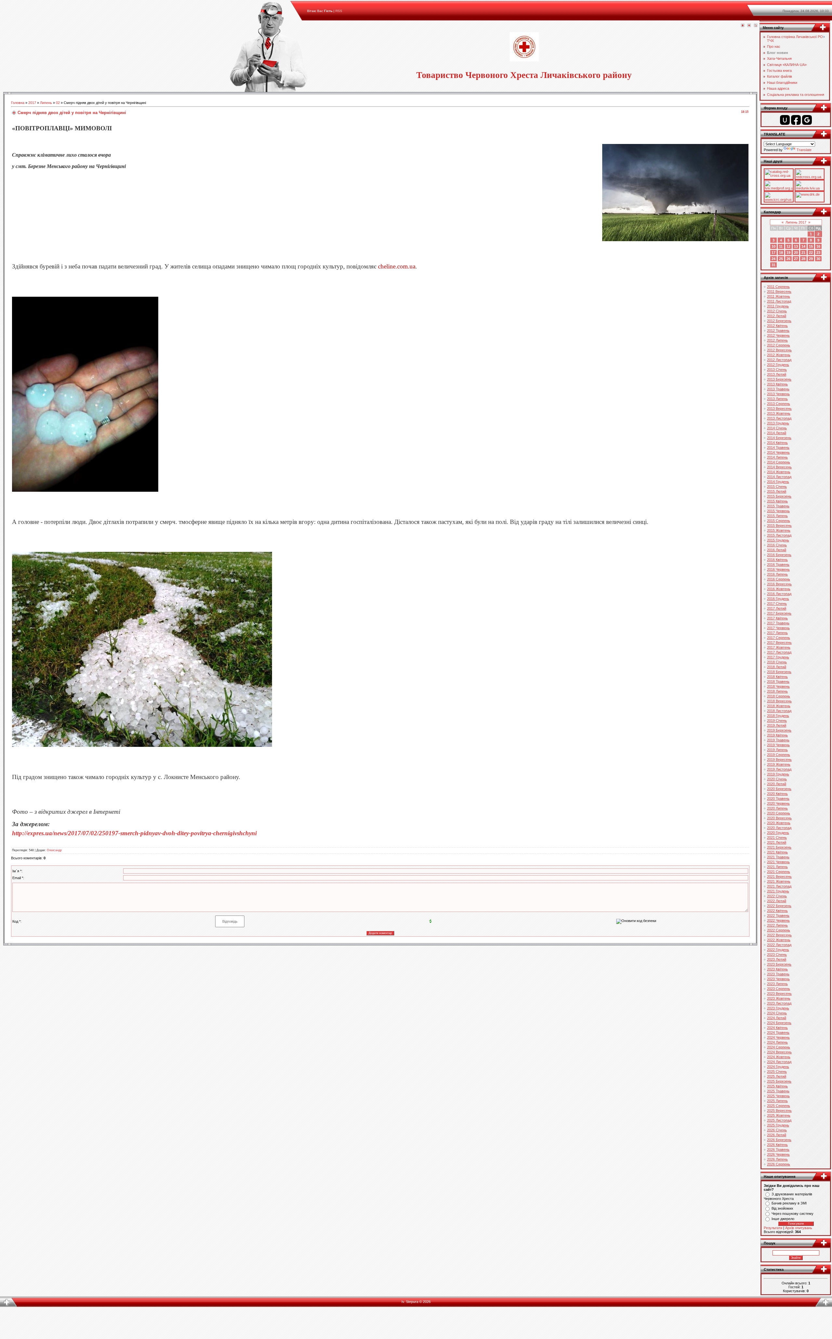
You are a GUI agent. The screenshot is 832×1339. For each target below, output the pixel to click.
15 (811, 246)
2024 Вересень (779, 1052)
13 (796, 246)
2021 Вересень (779, 876)
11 (781, 246)
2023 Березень (779, 964)
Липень (46, 103)
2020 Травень (778, 798)
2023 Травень (778, 974)
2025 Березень (779, 1081)
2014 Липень (777, 457)
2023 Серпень (778, 989)
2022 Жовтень (778, 940)
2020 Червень (778, 803)
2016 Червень (778, 569)
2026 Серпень (778, 1164)
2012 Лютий (776, 316)
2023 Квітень (777, 969)
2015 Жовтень (778, 530)
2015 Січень (777, 486)
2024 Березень (779, 1023)
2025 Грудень (778, 1125)
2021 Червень (778, 862)
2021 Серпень (778, 872)
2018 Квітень (777, 677)
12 (788, 246)
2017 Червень (778, 628)
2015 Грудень (778, 540)
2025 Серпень (778, 1106)
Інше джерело (783, 1219)
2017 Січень (777, 603)
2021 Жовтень (778, 881)
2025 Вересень (779, 1110)
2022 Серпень (778, 930)
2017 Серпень (778, 638)
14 (803, 246)
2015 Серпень (778, 521)
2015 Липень (777, 516)
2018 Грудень (778, 716)
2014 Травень (778, 447)
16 (818, 246)
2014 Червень (778, 452)
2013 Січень (777, 369)
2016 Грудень (778, 599)
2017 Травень (778, 623)
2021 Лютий (776, 842)
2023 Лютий (776, 959)
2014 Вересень (779, 467)
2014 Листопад (779, 477)
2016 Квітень (777, 560)
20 (796, 252)
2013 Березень (779, 379)
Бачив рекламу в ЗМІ (789, 1203)
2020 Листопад (779, 828)
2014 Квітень (777, 443)
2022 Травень (778, 915)
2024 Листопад (779, 1062)
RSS (338, 11)
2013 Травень (778, 389)
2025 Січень (777, 1071)
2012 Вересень (779, 350)
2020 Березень (779, 789)
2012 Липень (777, 340)
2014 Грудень (778, 482)
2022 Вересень (779, 935)
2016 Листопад (779, 594)
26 (788, 259)
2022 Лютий (776, 901)
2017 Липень (777, 633)
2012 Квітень (777, 326)
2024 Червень (778, 1037)
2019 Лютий (776, 725)
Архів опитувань (798, 1228)
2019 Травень (778, 740)
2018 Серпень (778, 696)
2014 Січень (777, 428)
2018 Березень (779, 672)
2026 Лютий (776, 1135)
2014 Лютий (776, 433)
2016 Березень (779, 555)
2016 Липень (777, 574)
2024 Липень (777, 1042)
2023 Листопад (779, 1003)
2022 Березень (779, 906)
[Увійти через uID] (785, 120)
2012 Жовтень (778, 355)
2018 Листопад (779, 711)
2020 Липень (777, 808)
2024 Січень (777, 1013)
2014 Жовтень (778, 472)
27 (796, 259)
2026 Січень (777, 1130)
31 (773, 265)
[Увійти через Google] (807, 120)
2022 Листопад (779, 945)
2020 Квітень (777, 794)
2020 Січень (777, 779)
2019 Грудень (778, 774)
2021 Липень (777, 867)
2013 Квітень (777, 384)
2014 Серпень (778, 462)
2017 (32, 103)
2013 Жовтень (778, 413)
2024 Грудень (778, 1067)
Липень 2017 (796, 222)
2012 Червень (778, 335)
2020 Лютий (776, 784)
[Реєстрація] (749, 26)
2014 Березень (779, 438)
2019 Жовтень (778, 764)
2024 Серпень (778, 1047)
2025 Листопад (779, 1120)
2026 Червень (778, 1154)
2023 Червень (778, 979)
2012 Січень (777, 311)
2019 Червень (778, 745)
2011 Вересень (779, 291)
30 (818, 259)
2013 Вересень (779, 408)
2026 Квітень (777, 1145)
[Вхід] (755, 26)
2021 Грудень (778, 891)
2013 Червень (778, 394)
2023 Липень (777, 984)
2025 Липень (777, 1101)
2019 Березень (779, 730)
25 (781, 259)
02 (58, 103)
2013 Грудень (778, 423)
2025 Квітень (777, 1086)
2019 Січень (777, 720)
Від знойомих (782, 1208)
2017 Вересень (779, 642)
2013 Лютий (776, 374)
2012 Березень (779, 321)
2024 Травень (778, 1032)
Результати (773, 1228)
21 (803, 252)
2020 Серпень (778, 813)
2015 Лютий (776, 491)
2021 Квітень (777, 852)
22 (811, 252)
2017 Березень (779, 613)
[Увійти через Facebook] (796, 120)
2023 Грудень (778, 1008)
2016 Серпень (778, 579)
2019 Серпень (778, 755)
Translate (804, 150)
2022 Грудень (778, 950)
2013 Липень (777, 399)
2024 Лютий (776, 1018)
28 (803, 259)
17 (773, 252)
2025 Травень (778, 1091)
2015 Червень (778, 511)
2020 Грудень (778, 833)
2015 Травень (778, 506)
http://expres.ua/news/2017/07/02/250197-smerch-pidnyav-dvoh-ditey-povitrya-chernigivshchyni (134, 833)
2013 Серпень (778, 404)
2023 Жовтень (778, 998)
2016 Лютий (776, 550)
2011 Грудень (778, 306)
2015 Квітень (777, 501)
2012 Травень (778, 330)
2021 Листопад (779, 886)
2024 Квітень (777, 1028)
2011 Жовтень (778, 296)
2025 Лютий (776, 1076)
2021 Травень (778, 857)
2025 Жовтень (778, 1115)
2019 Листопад (779, 769)
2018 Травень (778, 681)
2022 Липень (777, 925)
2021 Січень (777, 837)
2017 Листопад (779, 652)
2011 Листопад (779, 301)
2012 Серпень (778, 345)
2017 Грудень (778, 657)
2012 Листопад (779, 360)
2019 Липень (777, 750)
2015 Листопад (779, 535)
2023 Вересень (779, 993)
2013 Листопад (779, 418)
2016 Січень (777, 545)
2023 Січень (777, 954)
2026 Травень (778, 1149)
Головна (17, 103)
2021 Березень (779, 847)
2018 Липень (777, 691)
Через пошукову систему (792, 1214)
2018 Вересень (779, 701)
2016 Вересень (779, 584)
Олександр (54, 850)
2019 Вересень (779, 759)
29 (811, 259)
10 (773, 246)
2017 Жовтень (778, 647)
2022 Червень (778, 920)
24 (773, 259)
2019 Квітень (777, 735)
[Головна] (742, 26)
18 (781, 252)
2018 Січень (777, 662)
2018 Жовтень (778, 706)
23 (818, 252)
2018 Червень (778, 686)
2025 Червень (778, 1096)
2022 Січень (777, 896)
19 (788, 252)
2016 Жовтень (778, 589)
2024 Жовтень (778, 1057)
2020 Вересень (779, 818)
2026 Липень (777, 1159)
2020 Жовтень (778, 823)
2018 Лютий (776, 667)
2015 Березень (779, 496)
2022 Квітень (777, 911)
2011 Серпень (778, 287)
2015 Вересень (779, 525)
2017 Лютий (776, 608)
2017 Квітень (777, 618)
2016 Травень (778, 564)
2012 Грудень (778, 365)
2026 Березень (779, 1140)
